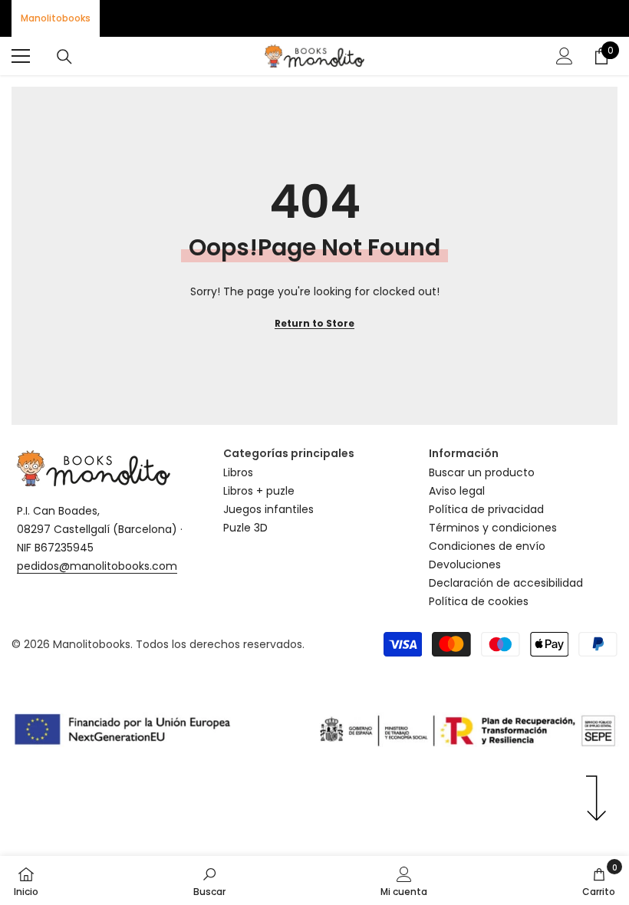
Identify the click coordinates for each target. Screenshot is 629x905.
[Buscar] (64, 57)
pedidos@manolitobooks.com (97, 566)
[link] (209, 880)
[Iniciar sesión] (564, 56)
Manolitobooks (56, 18)
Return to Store (314, 323)
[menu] (21, 56)
